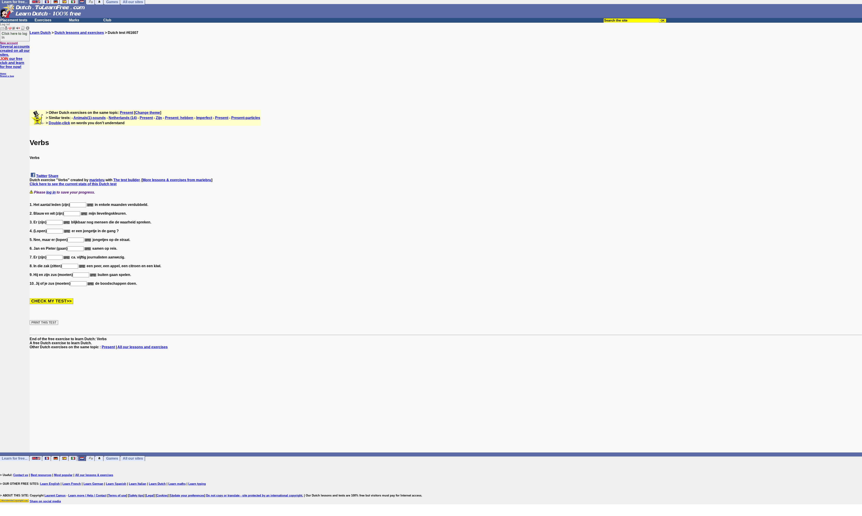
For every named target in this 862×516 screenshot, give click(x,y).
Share (53, 176)
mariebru (97, 180)
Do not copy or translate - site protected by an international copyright (254, 495)
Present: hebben (179, 118)
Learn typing (197, 483)
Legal (150, 495)
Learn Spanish (116, 483)
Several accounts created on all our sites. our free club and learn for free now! (15, 57)
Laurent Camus (55, 495)
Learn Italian (137, 483)
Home (3, 73)
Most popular (63, 475)
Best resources (41, 475)
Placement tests (13, 20)
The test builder (126, 180)
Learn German (93, 483)
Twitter (41, 176)
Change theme (147, 113)
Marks (74, 20)
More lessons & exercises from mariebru (177, 180)
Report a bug (7, 76)
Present (126, 113)
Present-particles (245, 118)
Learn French (71, 483)
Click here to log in (14, 35)
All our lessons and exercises (142, 347)
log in (51, 192)
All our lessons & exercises (94, 475)
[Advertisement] (446, 66)
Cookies (162, 495)
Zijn (159, 118)
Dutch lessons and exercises (79, 33)
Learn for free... (14, 458)
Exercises (43, 20)
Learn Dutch (40, 33)
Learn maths (177, 483)
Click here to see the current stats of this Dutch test (73, 184)
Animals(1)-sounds (89, 118)
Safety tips (136, 495)
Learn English (50, 483)
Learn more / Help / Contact (87, 495)
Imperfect (204, 118)
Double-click (59, 123)
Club (107, 20)
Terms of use (117, 495)
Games (112, 458)
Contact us (20, 475)
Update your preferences (187, 495)
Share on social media (45, 501)
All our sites (133, 458)
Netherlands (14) (123, 118)
